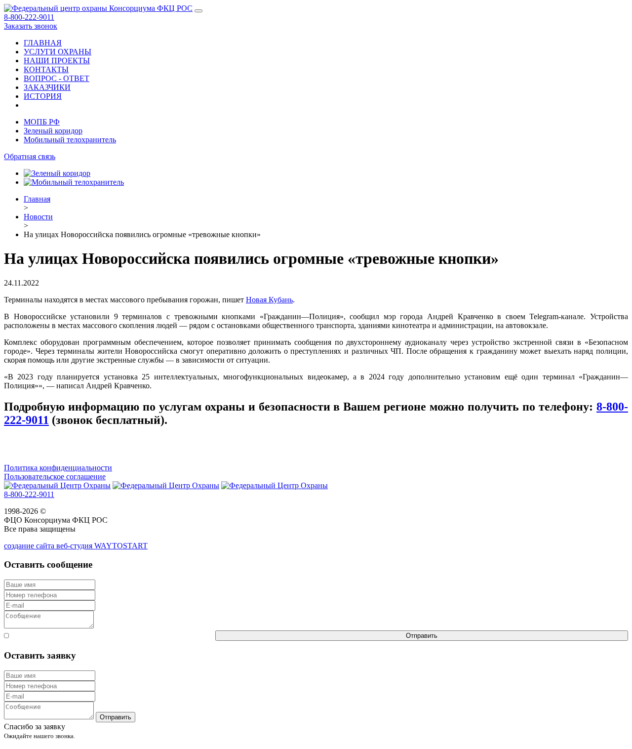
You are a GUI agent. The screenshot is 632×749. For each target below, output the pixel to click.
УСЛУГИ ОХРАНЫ (57, 51)
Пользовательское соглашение (55, 476)
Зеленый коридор (53, 130)
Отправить (421, 635)
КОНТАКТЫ (46, 69)
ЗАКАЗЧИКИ (47, 87)
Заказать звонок (30, 26)
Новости (38, 216)
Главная (37, 199)
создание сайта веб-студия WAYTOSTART (76, 545)
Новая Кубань (269, 299)
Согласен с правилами (112, 635)
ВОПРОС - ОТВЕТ (56, 78)
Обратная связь (29, 156)
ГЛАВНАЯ (43, 43)
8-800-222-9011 (29, 17)
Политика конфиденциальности (58, 467)
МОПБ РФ (42, 122)
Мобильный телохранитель (70, 139)
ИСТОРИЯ (43, 96)
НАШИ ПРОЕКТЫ (57, 60)
